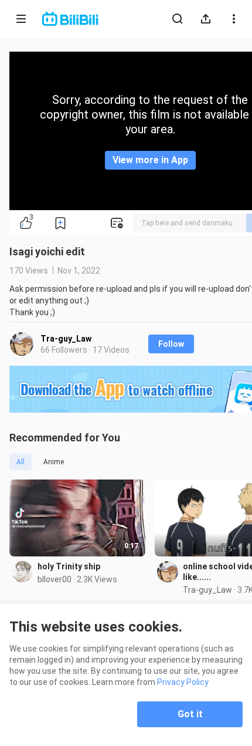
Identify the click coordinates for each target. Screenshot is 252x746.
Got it (190, 714)
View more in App (150, 160)
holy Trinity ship (69, 566)
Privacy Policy (183, 682)
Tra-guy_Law (65, 338)
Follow (171, 344)
